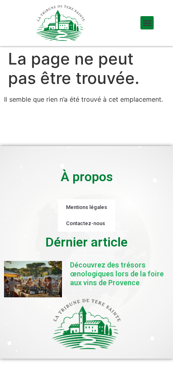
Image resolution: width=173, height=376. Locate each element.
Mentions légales (86, 207)
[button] (147, 22)
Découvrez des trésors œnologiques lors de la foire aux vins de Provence (117, 273)
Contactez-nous (85, 223)
